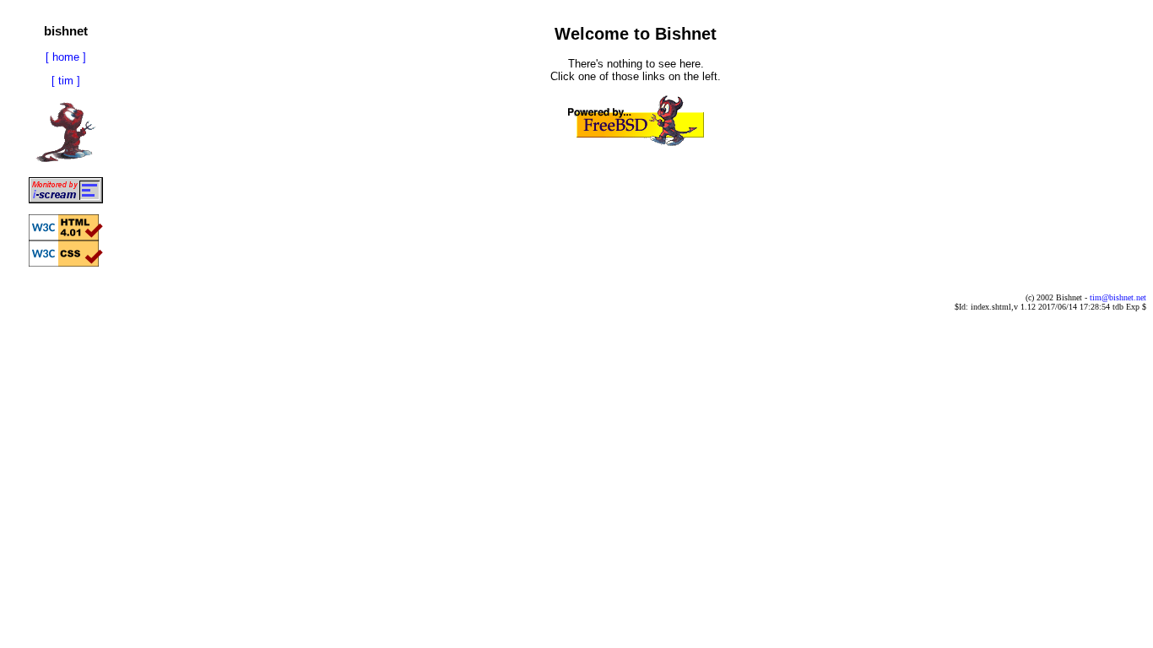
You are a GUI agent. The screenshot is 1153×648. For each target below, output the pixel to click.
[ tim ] (65, 80)
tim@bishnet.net (1118, 297)
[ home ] (66, 57)
